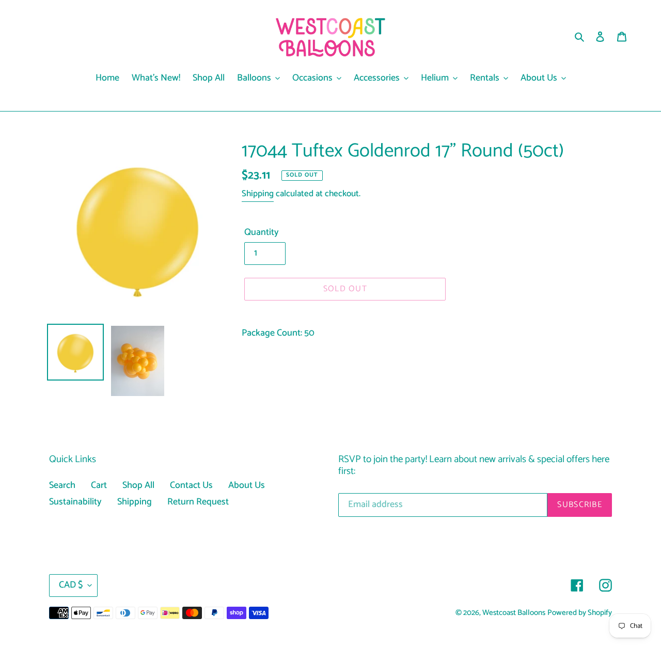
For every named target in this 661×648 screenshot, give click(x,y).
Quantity (261, 233)
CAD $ (71, 585)
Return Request (198, 502)
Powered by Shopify (579, 613)
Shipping (258, 193)
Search (62, 485)
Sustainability (75, 502)
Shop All (138, 485)
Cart (99, 485)
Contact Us (191, 485)
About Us (246, 485)
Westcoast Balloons (513, 613)
